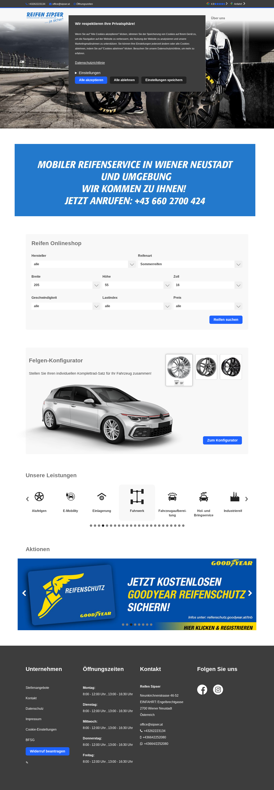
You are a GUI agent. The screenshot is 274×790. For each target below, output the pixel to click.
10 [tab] (127, 526)
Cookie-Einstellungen (41, 729)
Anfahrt (238, 4)
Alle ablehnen (124, 80)
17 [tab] (155, 526)
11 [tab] (131, 526)
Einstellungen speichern (164, 80)
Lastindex (110, 297)
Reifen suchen (226, 320)
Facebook (202, 690)
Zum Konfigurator (222, 440)
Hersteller (38, 255)
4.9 (212, 4)
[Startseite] (45, 18)
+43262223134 (36, 4)
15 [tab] (147, 526)
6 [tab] (111, 526)
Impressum (33, 719)
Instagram (218, 690)
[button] (27, 500)
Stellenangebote (37, 687)
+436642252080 (154, 737)
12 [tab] (135, 526)
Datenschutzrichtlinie (90, 63)
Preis (177, 297)
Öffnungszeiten (84, 4)
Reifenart (145, 255)
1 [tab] (91, 526)
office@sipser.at (61, 4)
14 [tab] (143, 526)
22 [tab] (175, 526)
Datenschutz (35, 708)
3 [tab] (99, 526)
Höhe (106, 276)
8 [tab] (119, 526)
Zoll (176, 276)
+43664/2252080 (156, 743)
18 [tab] (159, 526)
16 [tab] (151, 526)
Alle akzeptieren (91, 80)
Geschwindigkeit (44, 297)
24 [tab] (183, 526)
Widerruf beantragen (47, 751)
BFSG (30, 740)
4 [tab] (103, 526)
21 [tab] (171, 526)
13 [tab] (139, 526)
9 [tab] (123, 526)
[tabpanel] (137, 503)
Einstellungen (89, 73)
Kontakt (31, 698)
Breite (36, 276)
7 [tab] (115, 526)
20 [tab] (167, 526)
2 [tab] (95, 526)
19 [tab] (163, 526)
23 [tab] (179, 526)
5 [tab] (107, 526)
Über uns (218, 18)
